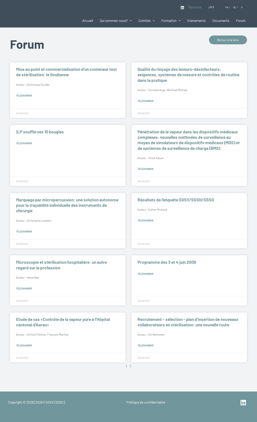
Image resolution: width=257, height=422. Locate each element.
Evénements (196, 20)
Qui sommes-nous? (114, 20)
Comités (145, 20)
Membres (195, 7)
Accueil (87, 20)
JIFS (211, 7)
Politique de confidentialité (145, 402)
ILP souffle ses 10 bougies (40, 131)
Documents (220, 20)
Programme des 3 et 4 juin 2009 (167, 262)
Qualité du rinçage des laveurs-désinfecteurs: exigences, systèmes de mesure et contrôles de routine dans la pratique (188, 75)
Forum (241, 20)
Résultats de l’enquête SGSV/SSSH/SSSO (176, 199)
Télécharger (24, 95)
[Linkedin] (182, 7)
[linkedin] (244, 403)
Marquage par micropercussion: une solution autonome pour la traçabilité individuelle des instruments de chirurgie (67, 205)
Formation (168, 20)
